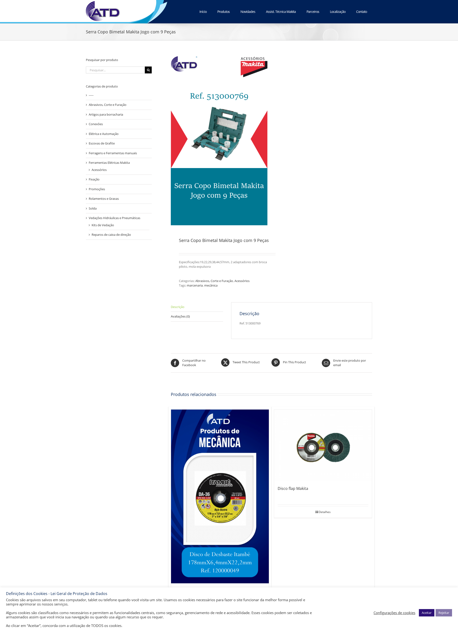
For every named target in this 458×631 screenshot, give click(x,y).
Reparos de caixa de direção (111, 234)
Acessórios (242, 281)
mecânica (211, 285)
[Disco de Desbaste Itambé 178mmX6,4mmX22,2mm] (220, 496)
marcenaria (195, 285)
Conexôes (96, 124)
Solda (93, 208)
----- (91, 95)
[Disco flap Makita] (323, 445)
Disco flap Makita (293, 488)
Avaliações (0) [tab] (180, 316)
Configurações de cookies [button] (394, 612)
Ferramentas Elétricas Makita (109, 162)
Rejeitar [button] (443, 612)
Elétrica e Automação (104, 134)
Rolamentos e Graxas (104, 198)
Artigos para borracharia (106, 114)
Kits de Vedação (103, 225)
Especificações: (189, 262)
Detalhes (325, 512)
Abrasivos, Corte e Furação (214, 281)
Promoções (97, 189)
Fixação (94, 179)
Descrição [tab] (177, 307)
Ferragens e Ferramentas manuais (113, 153)
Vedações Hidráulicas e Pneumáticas (114, 218)
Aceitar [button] (427, 612)
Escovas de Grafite (102, 143)
